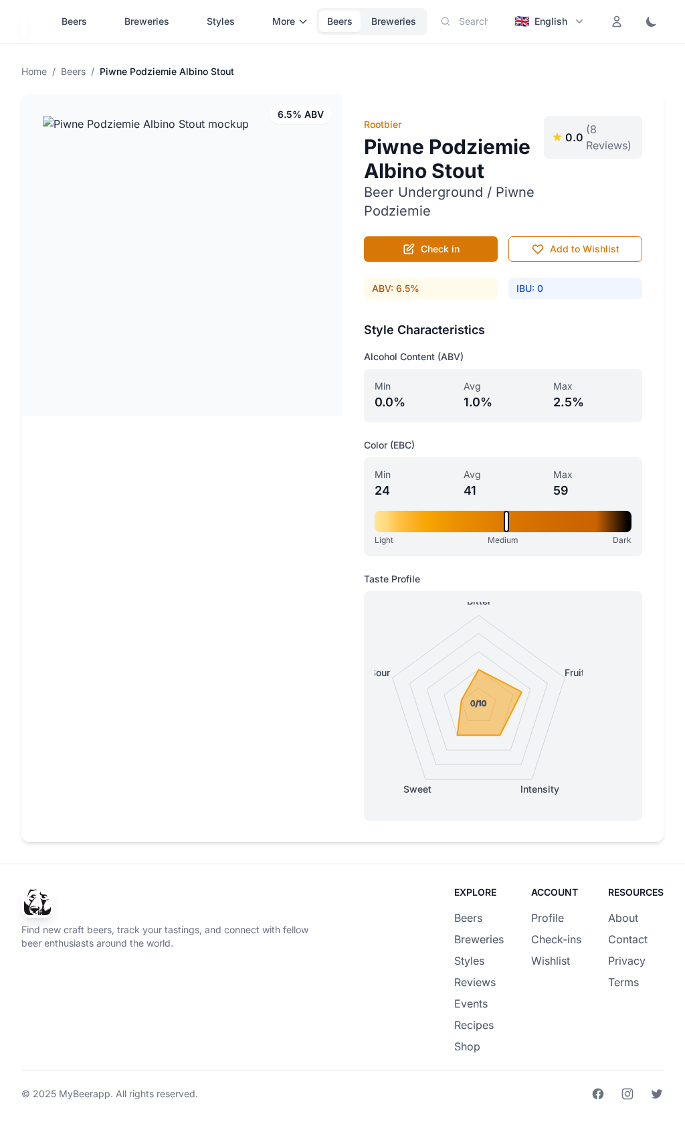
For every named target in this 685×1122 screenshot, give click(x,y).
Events (471, 1003)
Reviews (475, 982)
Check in (440, 248)
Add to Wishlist (584, 248)
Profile (547, 918)
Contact (628, 939)
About (623, 918)
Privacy (627, 960)
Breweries (146, 21)
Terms (623, 982)
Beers (74, 21)
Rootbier (382, 124)
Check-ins (556, 939)
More (283, 21)
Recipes (474, 1025)
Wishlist (550, 960)
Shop (467, 1046)
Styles (221, 21)
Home (34, 71)
